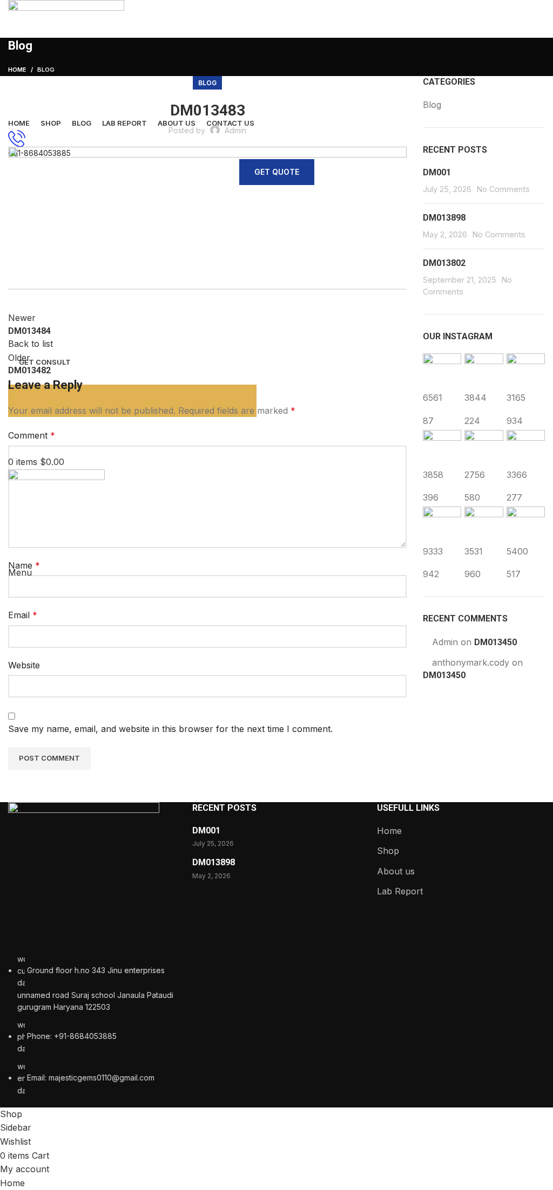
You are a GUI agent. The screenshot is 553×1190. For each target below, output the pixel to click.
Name (24, 565)
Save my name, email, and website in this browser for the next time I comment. (170, 728)
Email (22, 615)
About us (396, 871)
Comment (31, 435)
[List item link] (92, 1025)
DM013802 (444, 263)
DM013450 (495, 642)
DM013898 (444, 218)
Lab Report (400, 891)
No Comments (503, 189)
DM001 (437, 172)
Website (24, 665)
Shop (388, 850)
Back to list (30, 343)
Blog (207, 83)
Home (389, 830)
